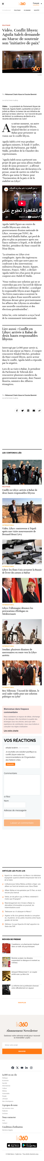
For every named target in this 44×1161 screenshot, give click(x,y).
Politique (17, 10)
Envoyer (22, 1051)
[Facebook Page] (12, 1067)
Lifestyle (5, 1099)
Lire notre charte (11, 731)
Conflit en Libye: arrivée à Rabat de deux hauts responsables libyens (20, 334)
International (6, 1086)
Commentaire (10, 773)
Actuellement (6, 10)
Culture (4, 1088)
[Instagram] (31, 1067)
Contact (4, 1123)
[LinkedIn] (26, 1067)
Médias (4, 1091)
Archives (5, 1113)
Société (36, 10)
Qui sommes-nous (8, 1108)
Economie (27, 10)
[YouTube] (22, 1067)
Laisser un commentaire (22, 823)
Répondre (10, 764)
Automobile (5, 1093)
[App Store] (13, 1145)
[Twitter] (17, 1067)
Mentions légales (7, 1130)
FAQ (3, 1120)
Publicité (5, 1111)
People (4, 1096)
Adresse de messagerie (15, 810)
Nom (6, 801)
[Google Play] (29, 1145)
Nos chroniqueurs (7, 1101)
